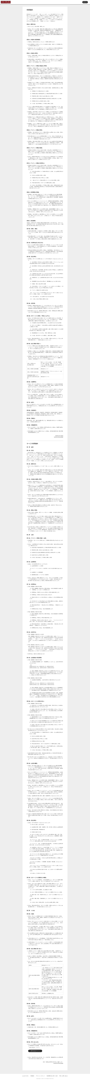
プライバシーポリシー (40, 1075)
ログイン (85, 2)
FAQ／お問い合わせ (63, 1075)
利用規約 (32, 1075)
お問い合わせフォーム (35, 1050)
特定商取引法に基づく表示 (52, 1075)
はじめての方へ (25, 1075)
